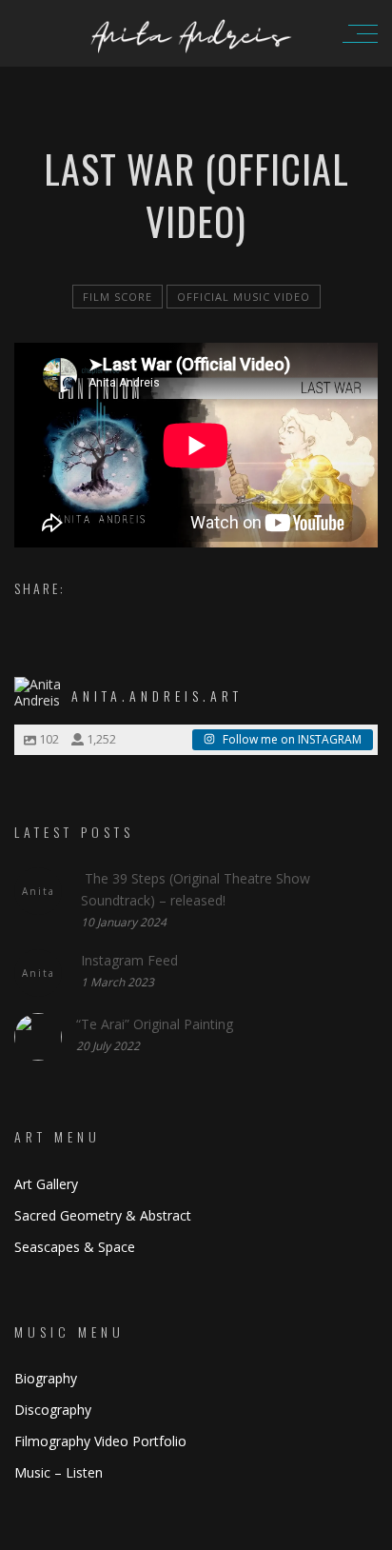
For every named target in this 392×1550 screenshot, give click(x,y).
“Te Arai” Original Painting (154, 1024)
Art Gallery (46, 1184)
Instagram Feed (129, 960)
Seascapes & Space (74, 1247)
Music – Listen (58, 1472)
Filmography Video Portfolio (100, 1441)
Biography (45, 1378)
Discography (52, 1410)
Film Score (117, 296)
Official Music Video (243, 296)
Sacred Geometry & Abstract (102, 1215)
